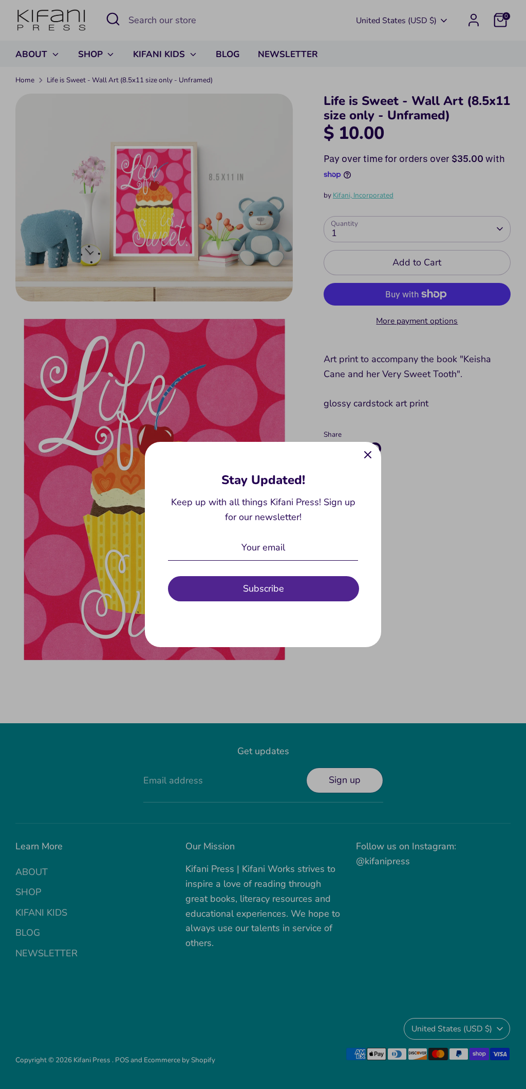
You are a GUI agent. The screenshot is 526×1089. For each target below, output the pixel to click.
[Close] (367, 455)
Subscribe (263, 588)
